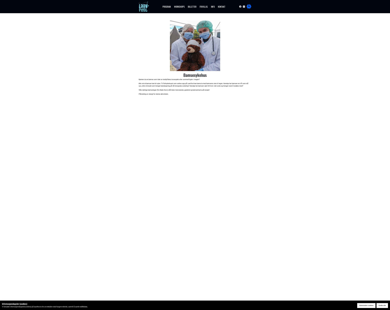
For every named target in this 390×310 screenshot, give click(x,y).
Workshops (179, 6)
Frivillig (204, 6)
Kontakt (221, 6)
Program (166, 6)
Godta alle (382, 305)
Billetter (192, 6)
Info (213, 6)
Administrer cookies (366, 305)
